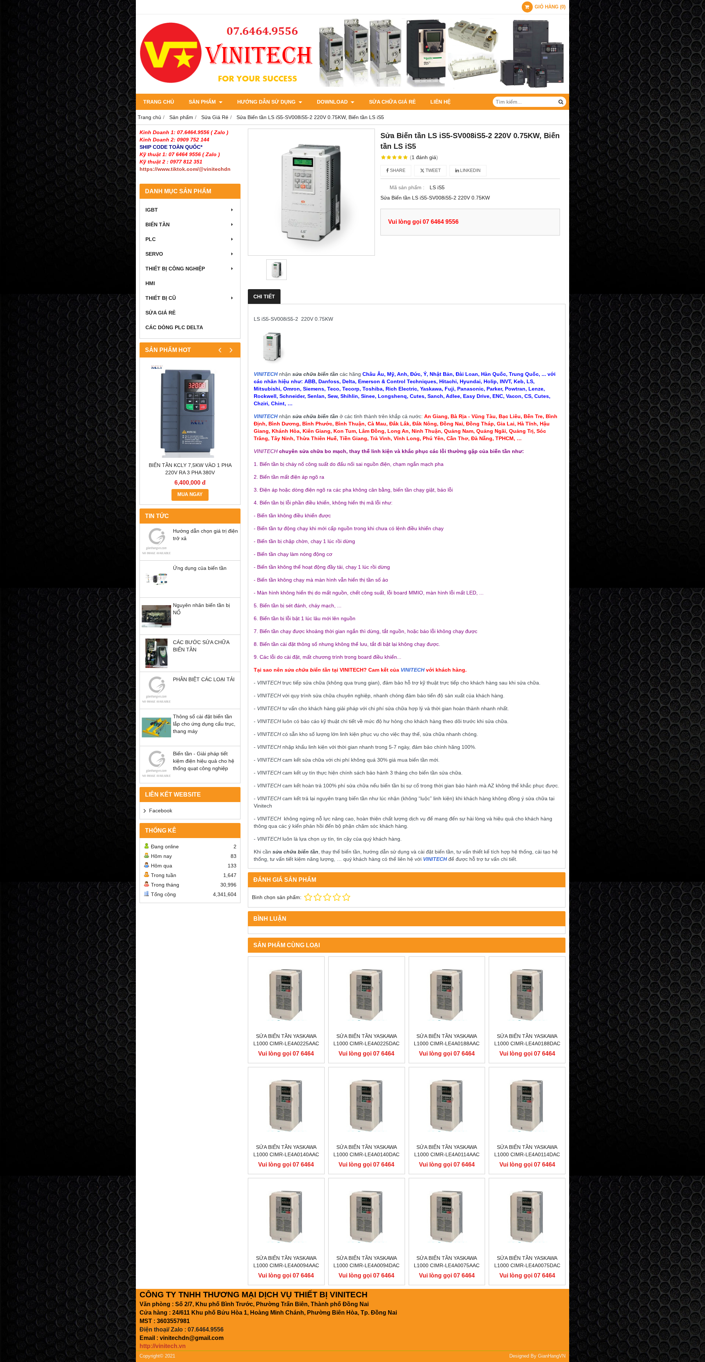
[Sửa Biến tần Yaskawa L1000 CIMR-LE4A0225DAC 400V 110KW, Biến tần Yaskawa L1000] (366, 994)
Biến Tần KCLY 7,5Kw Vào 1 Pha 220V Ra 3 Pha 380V (190, 468)
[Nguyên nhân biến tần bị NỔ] (156, 629)
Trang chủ (158, 102)
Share (397, 170)
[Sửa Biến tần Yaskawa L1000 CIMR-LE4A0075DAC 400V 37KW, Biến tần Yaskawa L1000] (527, 1216)
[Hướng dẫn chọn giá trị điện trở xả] (156, 555)
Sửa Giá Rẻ (160, 313)
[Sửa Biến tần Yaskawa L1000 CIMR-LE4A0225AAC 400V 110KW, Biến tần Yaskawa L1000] (286, 994)
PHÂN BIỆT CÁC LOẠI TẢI (204, 679)
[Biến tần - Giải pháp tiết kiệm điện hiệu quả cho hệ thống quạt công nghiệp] (156, 777)
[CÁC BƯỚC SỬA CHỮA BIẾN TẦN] (156, 666)
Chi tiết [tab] (264, 296)
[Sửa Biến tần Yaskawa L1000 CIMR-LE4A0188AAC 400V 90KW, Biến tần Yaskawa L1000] (447, 994)
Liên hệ (440, 102)
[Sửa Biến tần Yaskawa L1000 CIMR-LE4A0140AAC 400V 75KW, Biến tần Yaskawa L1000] (286, 1105)
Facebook (160, 810)
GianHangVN (551, 1356)
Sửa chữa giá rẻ (392, 102)
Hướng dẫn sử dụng (267, 102)
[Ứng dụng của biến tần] (156, 592)
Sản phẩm (203, 102)
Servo (154, 254)
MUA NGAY (190, 494)
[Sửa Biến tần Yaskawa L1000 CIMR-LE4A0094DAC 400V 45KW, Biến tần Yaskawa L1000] (366, 1216)
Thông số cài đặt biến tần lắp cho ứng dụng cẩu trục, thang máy (204, 724)
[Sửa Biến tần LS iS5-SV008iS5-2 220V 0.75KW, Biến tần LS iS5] (311, 192)
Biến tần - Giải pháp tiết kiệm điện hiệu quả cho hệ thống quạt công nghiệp (203, 761)
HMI (150, 283)
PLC (150, 239)
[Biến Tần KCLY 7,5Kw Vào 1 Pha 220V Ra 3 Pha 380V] (190, 411)
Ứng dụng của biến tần (200, 568)
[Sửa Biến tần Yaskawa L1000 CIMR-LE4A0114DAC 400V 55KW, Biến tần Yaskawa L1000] (527, 1105)
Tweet (432, 170)
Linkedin (470, 170)
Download (333, 102)
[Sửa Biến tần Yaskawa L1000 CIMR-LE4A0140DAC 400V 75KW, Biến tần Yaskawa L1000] (366, 1105)
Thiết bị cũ (160, 298)
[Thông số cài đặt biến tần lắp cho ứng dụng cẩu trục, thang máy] (156, 740)
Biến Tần (157, 224)
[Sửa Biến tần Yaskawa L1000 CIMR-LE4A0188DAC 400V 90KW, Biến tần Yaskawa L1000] (527, 994)
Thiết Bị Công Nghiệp (175, 269)
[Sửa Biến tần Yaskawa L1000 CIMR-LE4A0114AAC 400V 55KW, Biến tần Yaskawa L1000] (447, 1105)
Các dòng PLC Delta (174, 327)
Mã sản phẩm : (407, 187)
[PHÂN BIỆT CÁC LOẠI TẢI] (156, 703)
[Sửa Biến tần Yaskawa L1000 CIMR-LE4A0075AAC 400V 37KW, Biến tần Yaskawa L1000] (447, 1216)
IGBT (151, 210)
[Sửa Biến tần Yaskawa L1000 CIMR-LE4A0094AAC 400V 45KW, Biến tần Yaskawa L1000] (286, 1216)
